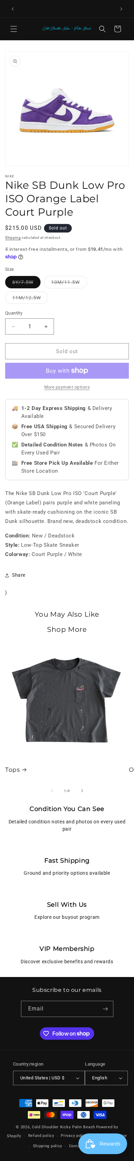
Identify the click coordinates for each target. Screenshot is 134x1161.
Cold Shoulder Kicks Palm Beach (63, 1127)
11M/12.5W (30, 299)
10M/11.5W (69, 283)
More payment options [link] (67, 387)
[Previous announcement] (12, 9)
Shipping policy (48, 1146)
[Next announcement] (121, 9)
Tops (12, 769)
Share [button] (18, 575)
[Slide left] (51, 790)
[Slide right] (82, 790)
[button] (13, 29)
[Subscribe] (105, 1009)
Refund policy (41, 1135)
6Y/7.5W (26, 283)
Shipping (13, 237)
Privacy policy (74, 1135)
